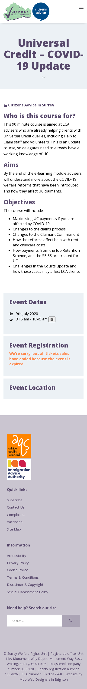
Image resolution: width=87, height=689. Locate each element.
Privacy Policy (18, 562)
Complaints (16, 514)
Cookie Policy (17, 570)
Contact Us (16, 507)
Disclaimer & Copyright (25, 584)
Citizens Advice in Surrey (31, 105)
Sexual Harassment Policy (27, 592)
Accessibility (16, 555)
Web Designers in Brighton (48, 679)
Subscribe (15, 500)
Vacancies (15, 521)
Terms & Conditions (23, 577)
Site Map (14, 529)
